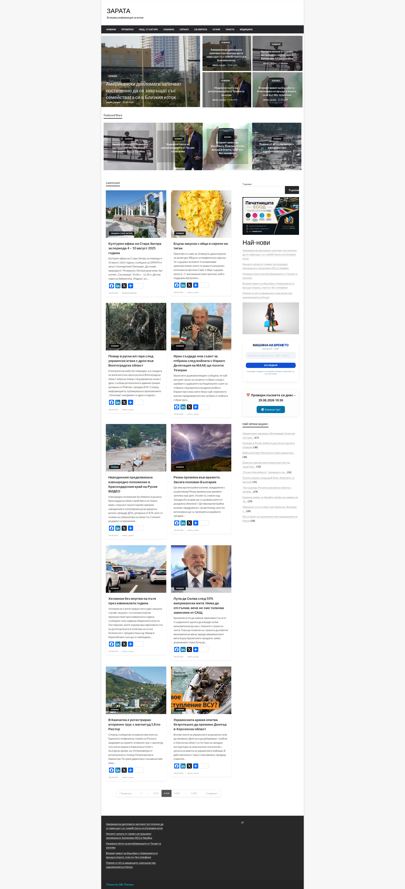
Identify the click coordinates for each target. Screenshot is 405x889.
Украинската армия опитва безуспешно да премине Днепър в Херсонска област (200, 724)
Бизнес (276, 80)
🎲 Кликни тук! (270, 409)
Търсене (247, 184)
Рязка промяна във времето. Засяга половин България (197, 479)
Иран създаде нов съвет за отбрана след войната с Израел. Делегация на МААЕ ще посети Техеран (199, 363)
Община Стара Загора (121, 233)
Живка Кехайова (129, 293)
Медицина (246, 29)
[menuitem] (111, 29)
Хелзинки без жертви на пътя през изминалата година (132, 600)
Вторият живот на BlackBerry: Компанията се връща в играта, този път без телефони (277, 91)
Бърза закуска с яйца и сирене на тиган (201, 245)
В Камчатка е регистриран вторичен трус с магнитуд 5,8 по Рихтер (134, 724)
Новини (111, 29)
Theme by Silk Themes (120, 884)
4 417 (156, 793)
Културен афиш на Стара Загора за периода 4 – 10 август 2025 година (134, 248)
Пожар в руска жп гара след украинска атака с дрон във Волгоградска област (131, 360)
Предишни (126, 793)
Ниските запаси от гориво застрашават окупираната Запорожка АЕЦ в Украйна (277, 55)
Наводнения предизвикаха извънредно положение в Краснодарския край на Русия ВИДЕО (132, 484)
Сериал (184, 29)
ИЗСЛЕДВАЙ (270, 365)
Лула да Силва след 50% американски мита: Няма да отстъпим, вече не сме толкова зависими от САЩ (199, 605)
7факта (229, 29)
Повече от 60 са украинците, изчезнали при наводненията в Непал (277, 148)
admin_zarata (113, 102)
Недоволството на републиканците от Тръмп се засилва (226, 91)
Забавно (168, 29)
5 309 (194, 793)
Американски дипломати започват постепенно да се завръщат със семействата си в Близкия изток (143, 90)
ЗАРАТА (118, 11)
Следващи (211, 793)
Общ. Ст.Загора (148, 29)
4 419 (177, 793)
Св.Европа (200, 29)
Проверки (127, 29)
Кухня (216, 29)
